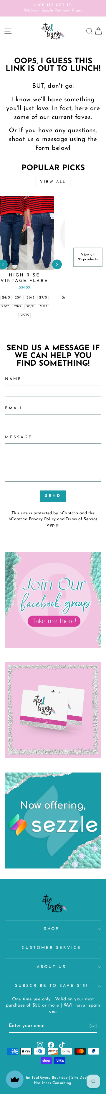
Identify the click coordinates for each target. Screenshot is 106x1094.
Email (14, 408)
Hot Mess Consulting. (53, 1083)
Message (18, 437)
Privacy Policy (42, 519)
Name (13, 379)
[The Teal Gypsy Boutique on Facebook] (51, 1045)
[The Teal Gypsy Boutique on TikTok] (62, 1045)
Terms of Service (81, 519)
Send (53, 496)
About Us (51, 967)
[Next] (57, 264)
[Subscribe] (93, 1026)
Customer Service (51, 948)
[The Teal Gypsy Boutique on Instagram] (40, 1045)
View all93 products (88, 257)
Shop (51, 929)
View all (53, 182)
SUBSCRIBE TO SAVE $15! (51, 986)
